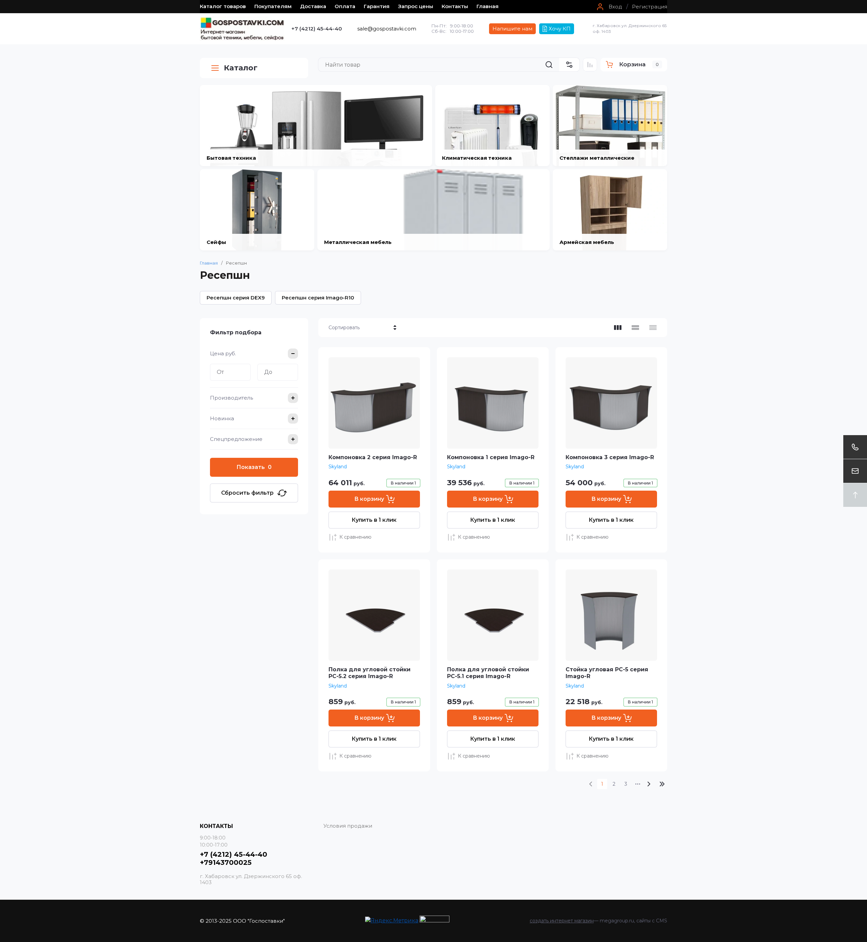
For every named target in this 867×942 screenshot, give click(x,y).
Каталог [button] (240, 67)
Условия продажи (347, 826)
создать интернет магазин (562, 921)
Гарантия (376, 6)
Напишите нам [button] (512, 28)
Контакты (455, 6)
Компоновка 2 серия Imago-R (373, 457)
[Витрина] (618, 327)
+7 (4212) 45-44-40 (316, 28)
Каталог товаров (223, 6)
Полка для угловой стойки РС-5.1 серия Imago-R (488, 673)
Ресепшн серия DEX (236, 297)
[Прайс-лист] (653, 327)
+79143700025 (226, 862)
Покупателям (273, 6)
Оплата (345, 6)
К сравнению (355, 537)
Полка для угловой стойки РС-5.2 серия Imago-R (369, 673)
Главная (488, 6)
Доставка (313, 6)
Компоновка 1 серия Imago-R (490, 457)
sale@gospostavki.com (386, 28)
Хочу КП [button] (560, 28)
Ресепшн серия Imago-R (318, 297)
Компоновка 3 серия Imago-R (610, 457)
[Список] (635, 327)
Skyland (338, 467)
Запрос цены (415, 6)
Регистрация (649, 7)
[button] (608, 7)
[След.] (648, 784)
